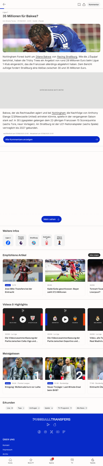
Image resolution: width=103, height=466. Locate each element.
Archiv (5, 454)
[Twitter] (51, 432)
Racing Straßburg (67, 56)
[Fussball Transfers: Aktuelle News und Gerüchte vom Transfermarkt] (51, 419)
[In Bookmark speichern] (79, 4)
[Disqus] (51, 188)
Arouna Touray (11, 21)
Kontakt (6, 445)
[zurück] (4, 4)
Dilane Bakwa (43, 56)
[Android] (48, 425)
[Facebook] (39, 432)
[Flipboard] (64, 432)
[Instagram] (45, 432)
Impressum (7, 449)
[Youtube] (58, 432)
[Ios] (55, 425)
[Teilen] (84, 4)
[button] (93, 4)
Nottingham (59, 112)
